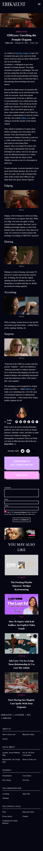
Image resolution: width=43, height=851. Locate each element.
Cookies (25, 816)
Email (6, 505)
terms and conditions (20, 512)
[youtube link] (25, 422)
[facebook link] (29, 422)
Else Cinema (6, 780)
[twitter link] (20, 422)
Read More (9, 444)
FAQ (4, 812)
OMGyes (24, 118)
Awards (4, 739)
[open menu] (39, 4)
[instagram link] (16, 422)
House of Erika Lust (29, 759)
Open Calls (26, 794)
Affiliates (5, 798)
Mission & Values (28, 734)
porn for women (21, 53)
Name (6, 499)
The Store (25, 780)
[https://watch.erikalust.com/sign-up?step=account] (21, 533)
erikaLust (6, 715)
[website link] (33, 422)
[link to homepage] (13, 4)
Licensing (5, 794)
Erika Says (21, 32)
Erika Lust (9, 43)
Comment (7, 488)
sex (29, 715)
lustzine (19, 715)
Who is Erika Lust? (9, 734)
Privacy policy (7, 816)
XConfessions (7, 776)
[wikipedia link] (37, 422)
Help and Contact (28, 812)
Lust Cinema (26, 776)
